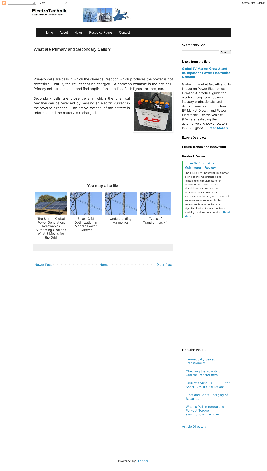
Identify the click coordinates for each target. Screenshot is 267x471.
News (78, 32)
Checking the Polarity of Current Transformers (204, 373)
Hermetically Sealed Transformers (200, 361)
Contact (124, 32)
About (64, 32)
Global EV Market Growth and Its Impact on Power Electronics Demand (206, 73)
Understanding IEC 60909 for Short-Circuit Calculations (208, 385)
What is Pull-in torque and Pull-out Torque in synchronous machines (205, 410)
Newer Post (43, 265)
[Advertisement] (105, 65)
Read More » (218, 128)
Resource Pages (100, 32)
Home (49, 32)
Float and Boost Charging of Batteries (207, 396)
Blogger (142, 461)
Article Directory (194, 426)
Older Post (164, 265)
